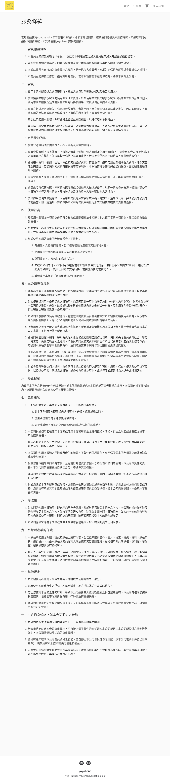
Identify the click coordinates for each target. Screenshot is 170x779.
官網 (126, 6)
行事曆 (137, 6)
